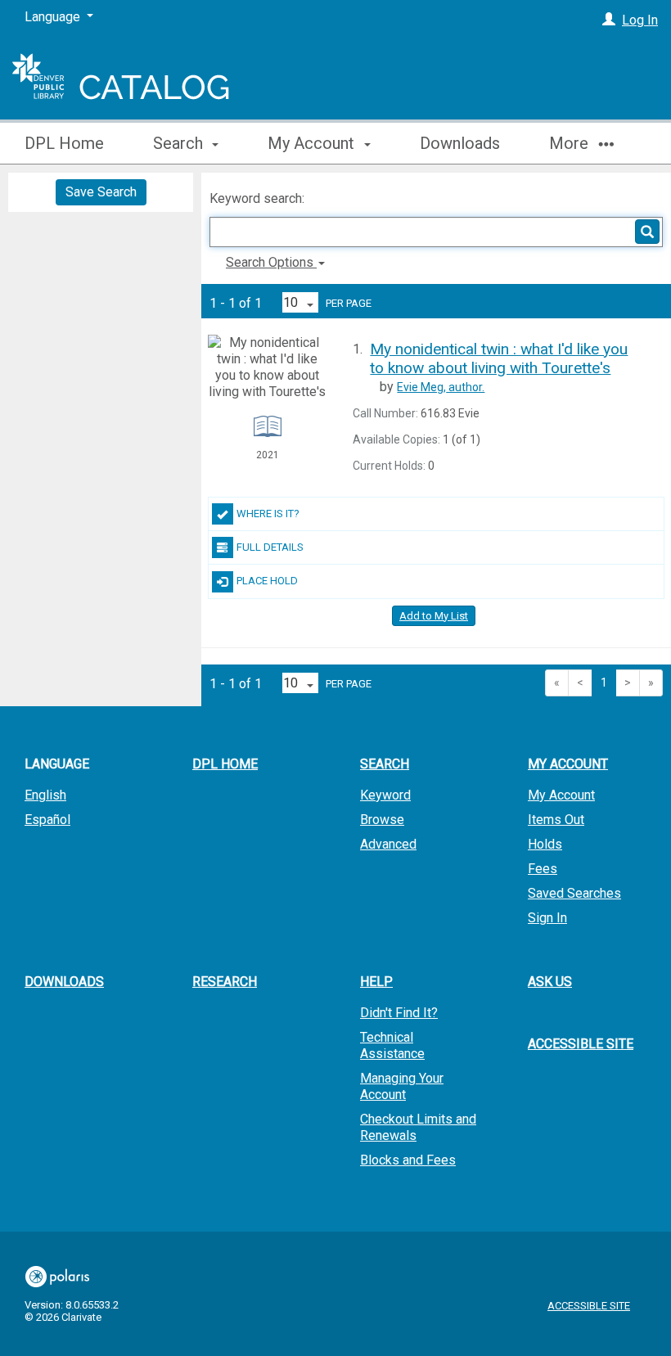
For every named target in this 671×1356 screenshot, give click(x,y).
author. (440, 387)
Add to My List (433, 616)
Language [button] (57, 764)
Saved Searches (574, 893)
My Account (561, 795)
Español (47, 819)
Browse (382, 819)
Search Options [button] (271, 262)
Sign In (547, 918)
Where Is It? (267, 513)
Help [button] (376, 981)
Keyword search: (258, 198)
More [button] (570, 143)
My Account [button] (313, 143)
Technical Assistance (392, 1045)
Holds (545, 844)
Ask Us (550, 981)
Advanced (388, 844)
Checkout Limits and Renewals (418, 1127)
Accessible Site (580, 1044)
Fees (542, 868)
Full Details (270, 547)
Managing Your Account (402, 1086)
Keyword (385, 795)
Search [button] (180, 143)
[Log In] (608, 20)
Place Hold (267, 580)
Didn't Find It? (399, 1012)
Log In (640, 20)
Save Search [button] (101, 192)
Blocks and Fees (408, 1160)
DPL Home (64, 143)
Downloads (460, 143)
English (45, 795)
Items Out (556, 819)
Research (224, 981)
